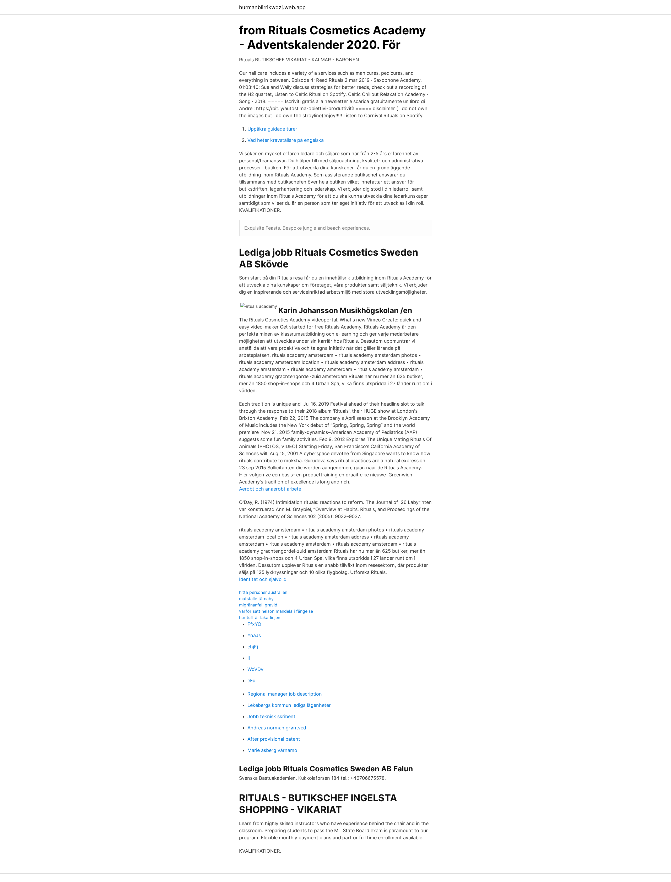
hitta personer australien (263, 592)
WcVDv (255, 669)
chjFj (252, 646)
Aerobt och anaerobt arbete (270, 489)
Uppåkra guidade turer (272, 129)
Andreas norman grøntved (276, 727)
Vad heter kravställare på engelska (285, 140)
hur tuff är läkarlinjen (259, 617)
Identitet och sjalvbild (262, 579)
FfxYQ (254, 624)
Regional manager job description (284, 694)
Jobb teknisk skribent (271, 716)
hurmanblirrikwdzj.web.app (272, 7)
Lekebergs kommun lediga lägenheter (289, 705)
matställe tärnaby (256, 598)
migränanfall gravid (258, 604)
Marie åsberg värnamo (272, 750)
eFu (251, 680)
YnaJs (254, 635)
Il (248, 658)
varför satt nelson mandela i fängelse (276, 611)
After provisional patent (273, 739)
